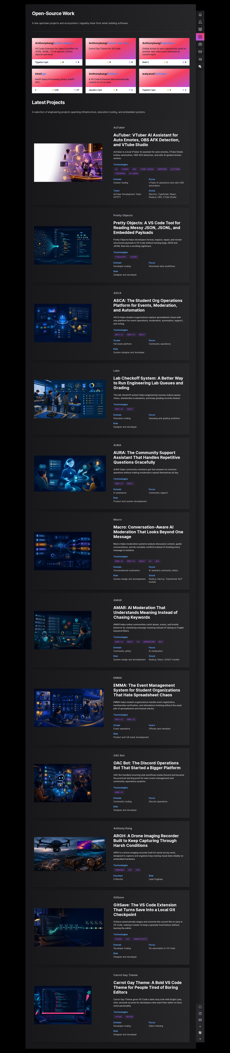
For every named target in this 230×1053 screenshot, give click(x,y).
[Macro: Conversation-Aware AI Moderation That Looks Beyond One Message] (70, 551)
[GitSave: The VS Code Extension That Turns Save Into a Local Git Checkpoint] (70, 927)
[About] (200, 22)
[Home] (200, 14)
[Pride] (200, 66)
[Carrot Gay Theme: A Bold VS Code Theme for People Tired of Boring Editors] (70, 1005)
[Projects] (200, 37)
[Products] (200, 44)
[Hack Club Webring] (200, 1026)
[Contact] (200, 52)
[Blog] (200, 29)
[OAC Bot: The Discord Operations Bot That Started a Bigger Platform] (70, 783)
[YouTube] (200, 1020)
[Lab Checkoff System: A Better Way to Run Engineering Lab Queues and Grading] (70, 399)
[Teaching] (200, 59)
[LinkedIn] (200, 1013)
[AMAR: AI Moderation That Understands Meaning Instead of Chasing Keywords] (70, 630)
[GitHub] (200, 1007)
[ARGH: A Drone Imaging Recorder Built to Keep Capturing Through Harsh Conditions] (70, 854)
